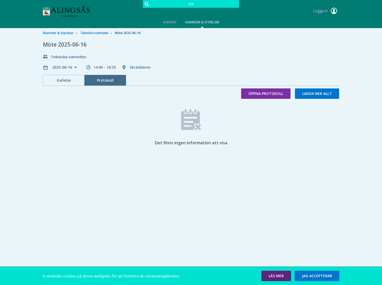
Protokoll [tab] (105, 80)
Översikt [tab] (170, 22)
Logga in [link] (321, 10)
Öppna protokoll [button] (265, 93)
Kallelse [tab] (64, 80)
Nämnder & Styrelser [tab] (202, 22)
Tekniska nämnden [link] (94, 33)
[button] (276, 276)
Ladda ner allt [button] (317, 93)
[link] (69, 11)
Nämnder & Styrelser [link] (58, 33)
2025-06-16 (62, 67)
